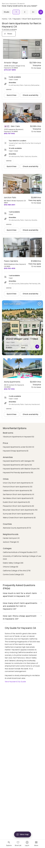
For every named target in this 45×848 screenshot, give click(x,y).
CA (10, 19)
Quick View (11, 95)
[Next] (40, 12)
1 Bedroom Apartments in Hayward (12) (18, 437)
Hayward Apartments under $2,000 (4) (18, 447)
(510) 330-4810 (9, 268)
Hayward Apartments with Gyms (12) (17, 465)
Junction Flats (10, 197)
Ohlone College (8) (10, 567)
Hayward (16, 19)
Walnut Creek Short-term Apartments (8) (19, 518)
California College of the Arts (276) (16, 571)
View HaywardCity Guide (15, 682)
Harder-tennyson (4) (11, 538)
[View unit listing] (37, 347)
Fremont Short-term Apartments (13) (17, 487)
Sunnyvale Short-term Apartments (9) (18, 514)
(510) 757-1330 (9, 389)
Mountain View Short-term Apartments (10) (20, 510)
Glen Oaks (15, 126)
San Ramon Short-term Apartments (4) (18, 494)
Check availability (30, 95)
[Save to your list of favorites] (37, 43)
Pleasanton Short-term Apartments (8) (18, 506)
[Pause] (40, 304)
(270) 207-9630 (10, 70)
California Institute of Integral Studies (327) (20, 552)
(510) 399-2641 (9, 205)
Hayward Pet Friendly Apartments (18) (18, 473)
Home (4, 19)
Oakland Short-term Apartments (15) (17, 491)
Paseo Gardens (11, 261)
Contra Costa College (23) (13, 574)
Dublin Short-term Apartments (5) (16, 502)
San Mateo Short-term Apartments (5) (18, 498)
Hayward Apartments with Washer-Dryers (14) (21, 469)
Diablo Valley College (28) (13, 563)
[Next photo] (40, 49)
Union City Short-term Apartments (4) (18, 483)
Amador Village (11, 63)
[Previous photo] (5, 49)
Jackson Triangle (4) (11, 542)
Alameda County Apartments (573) (17, 528)
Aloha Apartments (12, 382)
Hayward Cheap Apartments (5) (15, 451)
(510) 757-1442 (9, 133)
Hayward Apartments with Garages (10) (18, 461)
